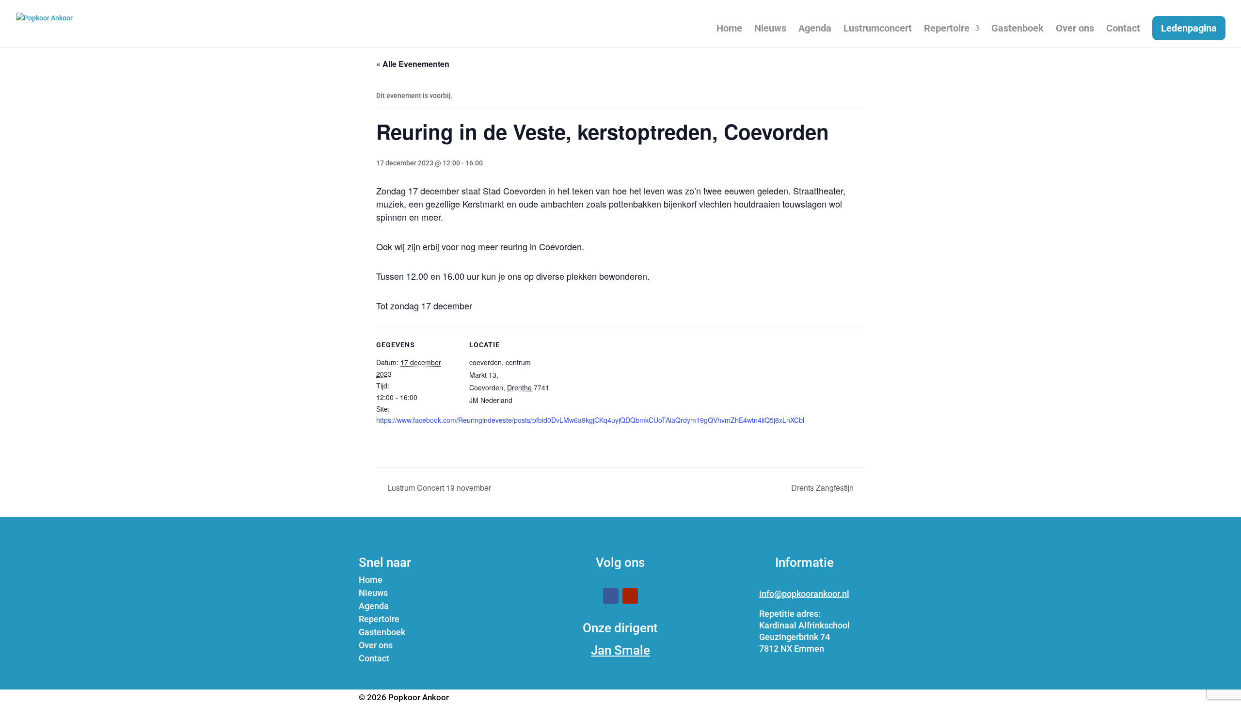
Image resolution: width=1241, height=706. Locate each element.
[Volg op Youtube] (630, 596)
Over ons (1075, 29)
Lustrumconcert (877, 29)
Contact (1123, 29)
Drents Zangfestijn (823, 487)
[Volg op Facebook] (611, 596)
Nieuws (770, 29)
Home (729, 29)
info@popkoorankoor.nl (804, 594)
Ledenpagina (1189, 28)
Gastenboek (1017, 29)
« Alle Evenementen (412, 63)
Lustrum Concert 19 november (438, 487)
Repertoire (947, 29)
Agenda (814, 29)
